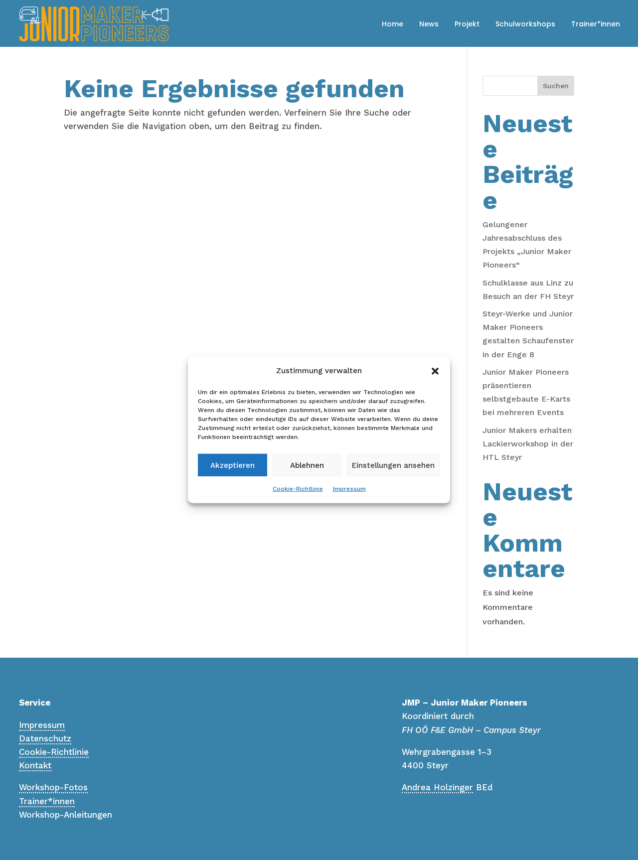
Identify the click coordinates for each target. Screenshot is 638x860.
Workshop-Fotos (53, 787)
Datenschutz (45, 738)
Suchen (556, 86)
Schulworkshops (525, 24)
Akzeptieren (232, 465)
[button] (435, 371)
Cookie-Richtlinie (298, 488)
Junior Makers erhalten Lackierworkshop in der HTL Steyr (527, 444)
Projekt (467, 24)
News (429, 24)
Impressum (349, 488)
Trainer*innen (595, 24)
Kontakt (35, 765)
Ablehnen (307, 465)
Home (392, 24)
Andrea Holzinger (437, 787)
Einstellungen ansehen (393, 465)
